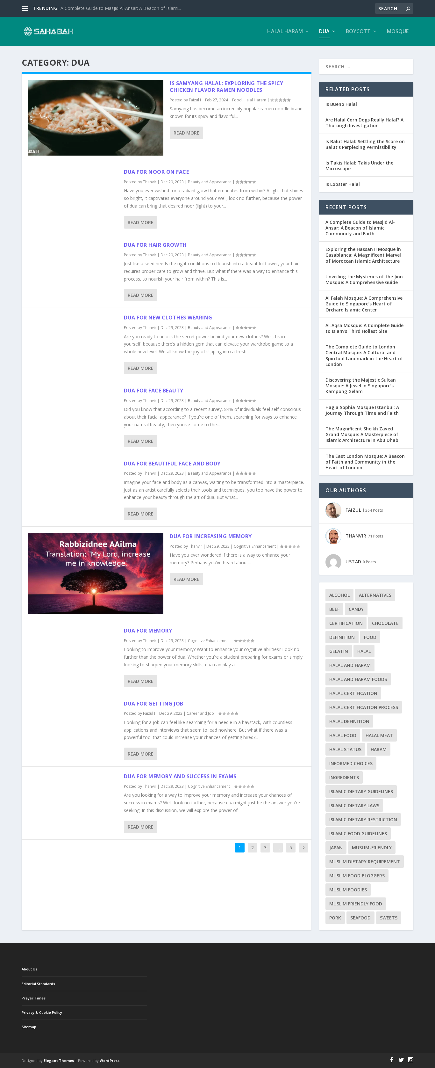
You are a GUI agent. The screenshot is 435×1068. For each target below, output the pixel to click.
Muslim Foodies (348, 890)
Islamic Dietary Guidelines (361, 791)
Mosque (398, 32)
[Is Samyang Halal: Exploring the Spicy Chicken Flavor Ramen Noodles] (95, 118)
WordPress (109, 1060)
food (370, 637)
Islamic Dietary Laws (354, 805)
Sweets (388, 918)
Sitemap (29, 1026)
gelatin (338, 651)
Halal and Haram (350, 665)
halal (364, 651)
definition (342, 637)
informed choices (351, 763)
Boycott (358, 32)
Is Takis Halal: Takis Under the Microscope (359, 166)
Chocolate (385, 623)
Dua (324, 32)
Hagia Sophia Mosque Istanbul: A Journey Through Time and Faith (362, 410)
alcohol (339, 595)
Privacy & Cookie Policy (42, 1012)
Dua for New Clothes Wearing (168, 317)
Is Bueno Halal (341, 104)
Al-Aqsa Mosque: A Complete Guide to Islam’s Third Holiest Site (364, 328)
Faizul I (195, 100)
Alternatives (375, 595)
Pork (335, 918)
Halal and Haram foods (358, 679)
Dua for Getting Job (153, 703)
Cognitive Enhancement (255, 546)
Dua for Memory (148, 630)
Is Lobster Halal (342, 184)
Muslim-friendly (372, 848)
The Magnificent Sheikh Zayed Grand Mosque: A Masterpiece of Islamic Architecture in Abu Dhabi (362, 434)
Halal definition (349, 721)
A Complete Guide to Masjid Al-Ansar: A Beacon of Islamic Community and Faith (360, 228)
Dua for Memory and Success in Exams (180, 776)
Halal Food (342, 735)
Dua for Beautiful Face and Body (172, 463)
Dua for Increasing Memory (211, 536)
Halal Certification (353, 693)
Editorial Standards (38, 983)
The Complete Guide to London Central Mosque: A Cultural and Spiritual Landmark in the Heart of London (364, 355)
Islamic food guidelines (358, 833)
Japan (336, 848)
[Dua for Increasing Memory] (95, 573)
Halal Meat (379, 735)
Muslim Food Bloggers (357, 876)
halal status (345, 749)
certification (346, 623)
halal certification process (363, 707)
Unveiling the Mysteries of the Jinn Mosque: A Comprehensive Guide (364, 279)
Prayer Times (34, 998)
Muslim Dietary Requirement (364, 862)
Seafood (360, 918)
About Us (29, 969)
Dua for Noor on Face (156, 171)
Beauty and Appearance (210, 182)
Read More (186, 133)
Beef (334, 609)
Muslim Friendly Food (355, 904)
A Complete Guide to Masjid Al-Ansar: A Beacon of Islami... (121, 8)
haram (379, 749)
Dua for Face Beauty (153, 390)
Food (237, 100)
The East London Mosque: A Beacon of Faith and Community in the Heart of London (365, 462)
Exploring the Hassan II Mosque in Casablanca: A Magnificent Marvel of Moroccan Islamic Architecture (363, 255)
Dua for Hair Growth (155, 244)
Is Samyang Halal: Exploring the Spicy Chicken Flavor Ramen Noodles (226, 86)
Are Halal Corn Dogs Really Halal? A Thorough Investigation (364, 122)
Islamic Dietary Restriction (363, 819)
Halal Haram (285, 32)
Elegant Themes (59, 1060)
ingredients (344, 777)
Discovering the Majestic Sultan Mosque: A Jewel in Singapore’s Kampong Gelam (360, 385)
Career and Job (200, 713)
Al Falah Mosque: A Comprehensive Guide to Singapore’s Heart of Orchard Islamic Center (364, 303)
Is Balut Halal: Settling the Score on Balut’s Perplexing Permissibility (365, 144)
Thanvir (149, 182)
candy (356, 609)
